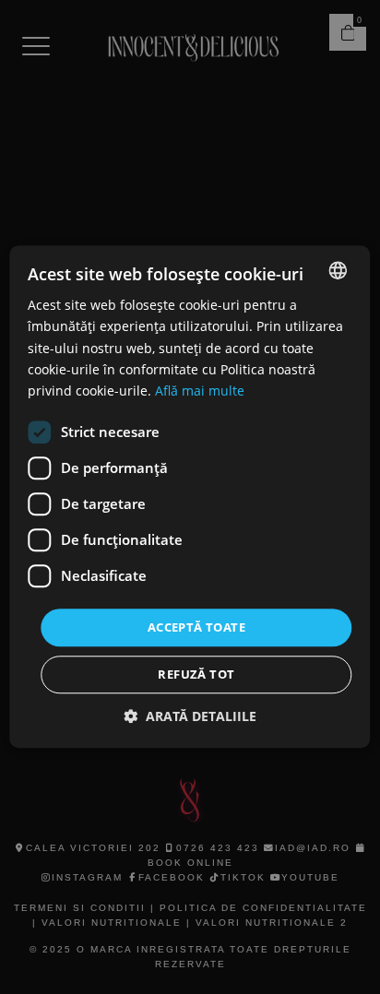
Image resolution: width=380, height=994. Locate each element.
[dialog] (190, 497)
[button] (190, 717)
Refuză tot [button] (196, 675)
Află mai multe (199, 390)
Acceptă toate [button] (196, 627)
